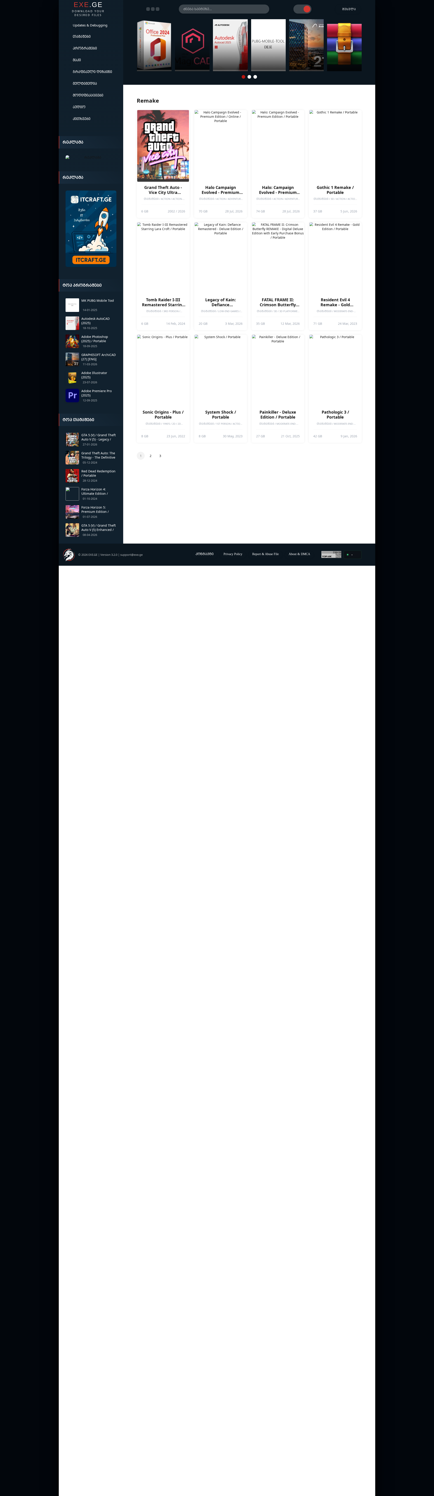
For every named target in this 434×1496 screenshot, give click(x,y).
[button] (243, 77)
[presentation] (129, 45)
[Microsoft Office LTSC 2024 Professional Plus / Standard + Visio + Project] (154, 45)
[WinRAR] (344, 45)
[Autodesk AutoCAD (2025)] (230, 45)
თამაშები (82, 36)
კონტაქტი (205, 554)
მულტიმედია (85, 83)
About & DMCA (299, 554)
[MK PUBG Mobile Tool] (268, 45)
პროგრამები (85, 48)
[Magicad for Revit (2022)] (192, 45)
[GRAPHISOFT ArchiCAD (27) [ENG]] (306, 45)
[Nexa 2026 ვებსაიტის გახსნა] (91, 157)
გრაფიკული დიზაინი (92, 71)
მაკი (77, 60)
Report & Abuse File (265, 554)
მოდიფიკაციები (88, 95)
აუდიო (79, 107)
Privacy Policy (233, 554)
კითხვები (81, 118)
